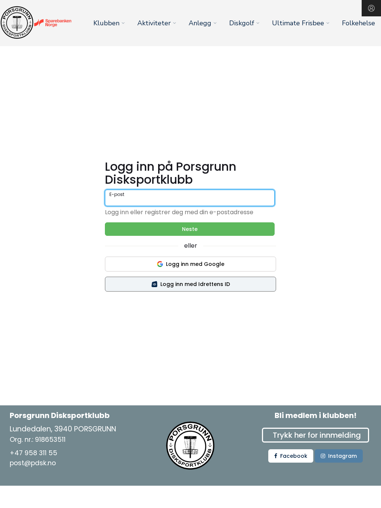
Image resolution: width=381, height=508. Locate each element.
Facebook (293, 456)
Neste (190, 229)
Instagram (342, 456)
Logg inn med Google (195, 264)
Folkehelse (358, 23)
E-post (116, 194)
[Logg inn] (371, 8)
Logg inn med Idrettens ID (195, 284)
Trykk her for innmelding (317, 435)
